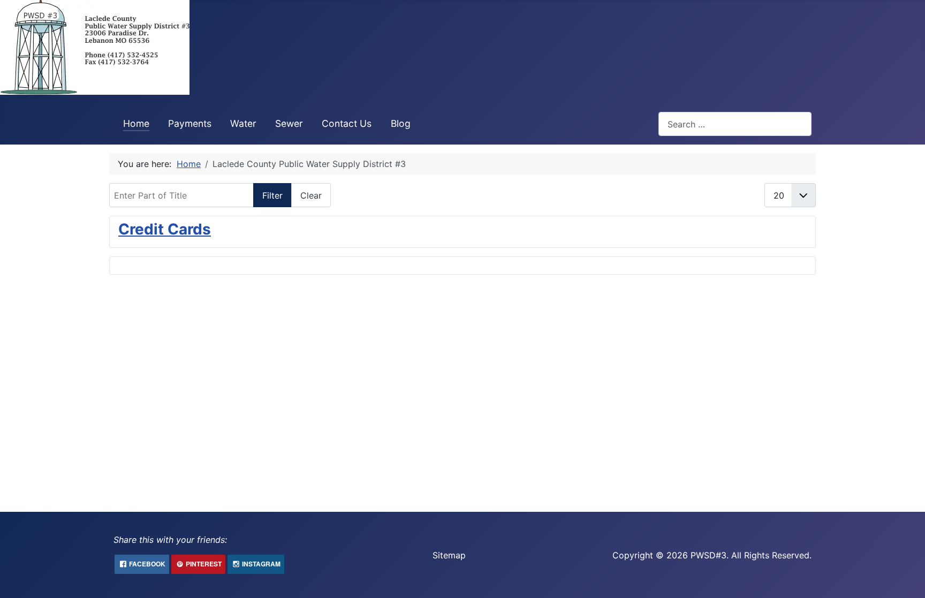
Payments (189, 123)
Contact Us (346, 123)
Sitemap (449, 555)
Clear (311, 195)
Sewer (289, 123)
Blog (401, 123)
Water (243, 123)
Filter (272, 195)
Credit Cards (164, 229)
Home (136, 123)
